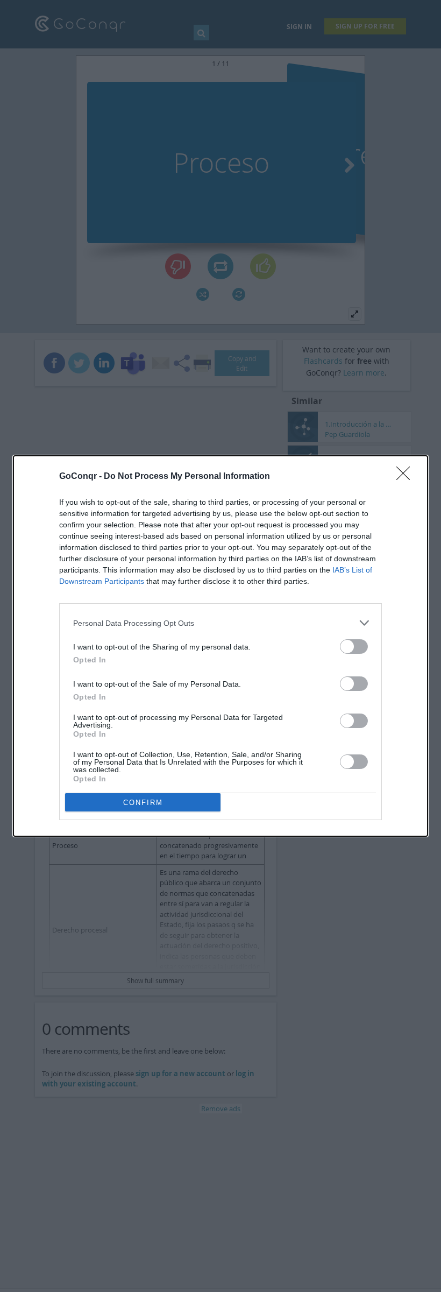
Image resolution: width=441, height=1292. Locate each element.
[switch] (354, 646)
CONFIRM (143, 803)
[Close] (406, 477)
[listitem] (220, 623)
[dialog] (220, 646)
